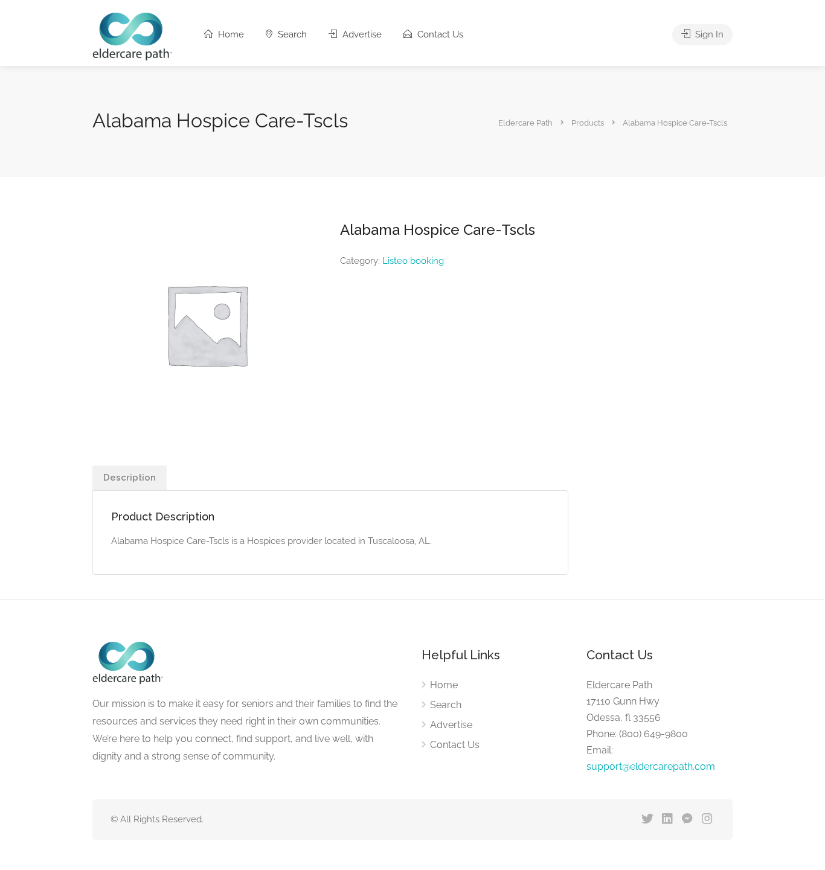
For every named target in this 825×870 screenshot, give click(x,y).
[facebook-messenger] (687, 819)
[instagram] (706, 819)
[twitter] (647, 819)
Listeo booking (413, 260)
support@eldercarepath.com (650, 766)
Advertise (361, 34)
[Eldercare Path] (132, 36)
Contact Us (439, 34)
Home (230, 34)
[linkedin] (667, 819)
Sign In (708, 34)
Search (291, 34)
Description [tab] (129, 477)
